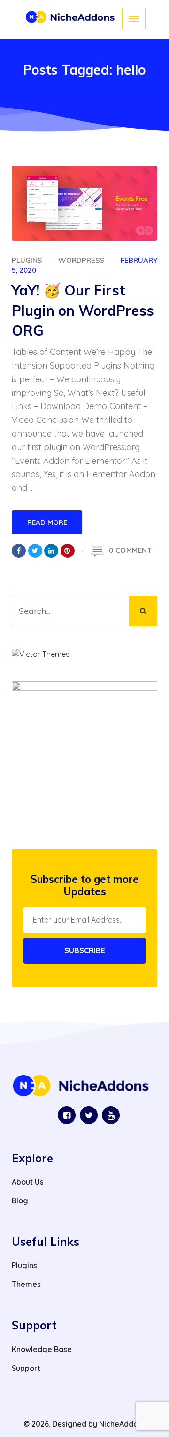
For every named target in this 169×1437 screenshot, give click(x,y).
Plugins (27, 260)
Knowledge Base (42, 1349)
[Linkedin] (51, 551)
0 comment (130, 550)
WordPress (81, 260)
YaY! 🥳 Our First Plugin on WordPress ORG (83, 310)
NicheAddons (122, 1424)
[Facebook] (19, 551)
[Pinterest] (68, 551)
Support (26, 1368)
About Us (28, 1181)
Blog (20, 1200)
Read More (47, 522)
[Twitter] (35, 551)
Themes (26, 1284)
